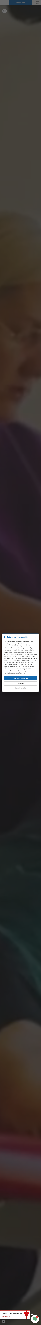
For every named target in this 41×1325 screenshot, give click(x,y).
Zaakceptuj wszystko (20, 678)
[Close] (35, 637)
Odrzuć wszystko (20, 688)
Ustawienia (20, 683)
